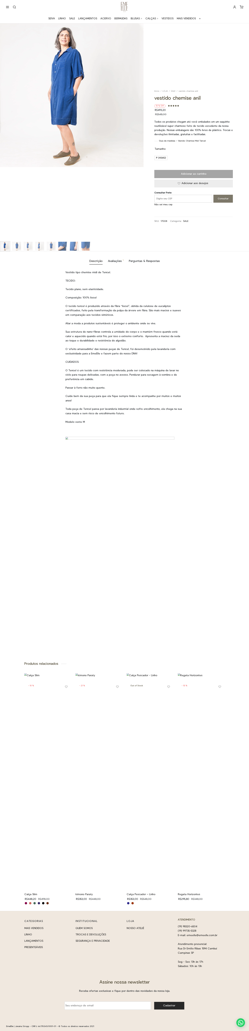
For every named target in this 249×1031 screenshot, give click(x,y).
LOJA (165, 91)
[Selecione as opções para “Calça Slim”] (66, 695)
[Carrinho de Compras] (241, 7)
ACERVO (105, 18)
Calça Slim (30, 894)
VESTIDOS (167, 18)
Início (156, 91)
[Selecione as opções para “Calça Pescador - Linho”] (168, 695)
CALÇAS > (151, 18)
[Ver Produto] (66, 702)
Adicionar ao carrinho (193, 174)
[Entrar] (234, 7)
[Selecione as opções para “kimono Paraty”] (117, 695)
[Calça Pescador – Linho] (150, 781)
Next (141, 137)
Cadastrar (169, 1005)
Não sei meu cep (163, 204)
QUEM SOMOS (84, 928)
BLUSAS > (136, 18)
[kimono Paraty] (99, 781)
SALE (72, 18)
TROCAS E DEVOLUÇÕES (91, 934)
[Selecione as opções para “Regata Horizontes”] (219, 695)
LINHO (62, 18)
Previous (3, 137)
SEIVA (51, 18)
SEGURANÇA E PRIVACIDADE (93, 941)
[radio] (161, 158)
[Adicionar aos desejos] (66, 688)
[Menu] (7, 7)
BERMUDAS (120, 18)
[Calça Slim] (47, 781)
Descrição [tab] (96, 261)
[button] (240, 1022)
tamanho (160, 149)
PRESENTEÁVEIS (33, 947)
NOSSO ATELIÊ (135, 928)
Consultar (223, 198)
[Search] (14, 7)
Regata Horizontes (189, 894)
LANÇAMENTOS (87, 18)
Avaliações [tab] (115, 261)
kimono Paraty (84, 894)
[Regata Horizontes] (201, 781)
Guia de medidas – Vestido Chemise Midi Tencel (182, 141)
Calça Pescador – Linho (141, 894)
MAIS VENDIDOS (186, 18)
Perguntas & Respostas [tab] (144, 261)
